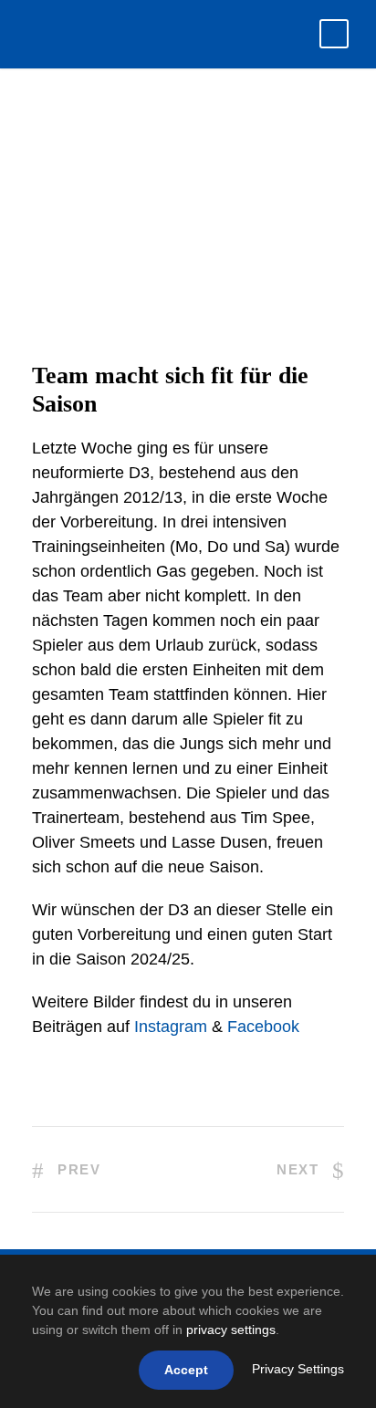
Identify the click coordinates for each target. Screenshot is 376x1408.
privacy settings (231, 1329)
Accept (186, 1369)
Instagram (170, 1026)
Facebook (263, 1026)
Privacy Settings (298, 1368)
